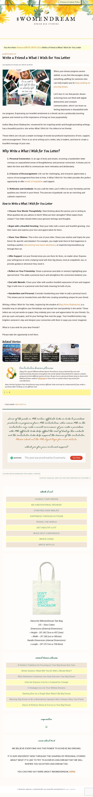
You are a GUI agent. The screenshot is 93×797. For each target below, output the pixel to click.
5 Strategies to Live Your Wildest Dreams (46, 688)
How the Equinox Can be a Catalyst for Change (46, 682)
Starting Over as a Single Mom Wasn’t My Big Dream (46, 694)
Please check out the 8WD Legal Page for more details (46, 439)
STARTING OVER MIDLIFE (46, 511)
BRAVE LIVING (46, 539)
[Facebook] (4, 392)
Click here (42, 378)
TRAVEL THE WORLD (46, 522)
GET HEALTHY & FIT (46, 528)
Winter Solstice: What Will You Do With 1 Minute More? (46, 671)
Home (19, 48)
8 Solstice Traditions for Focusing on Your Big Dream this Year (46, 665)
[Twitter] (7, 392)
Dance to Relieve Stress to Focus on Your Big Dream (46, 705)
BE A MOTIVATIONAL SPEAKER (46, 505)
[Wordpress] (9, 392)
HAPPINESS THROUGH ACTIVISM (46, 516)
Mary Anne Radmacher (69, 305)
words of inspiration (34, 182)
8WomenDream (46, 19)
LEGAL (73, 789)
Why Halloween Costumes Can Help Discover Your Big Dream (46, 676)
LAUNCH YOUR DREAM (46, 499)
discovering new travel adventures (40, 245)
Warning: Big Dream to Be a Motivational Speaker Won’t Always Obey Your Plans (46, 699)
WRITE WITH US (32, 48)
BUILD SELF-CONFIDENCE (46, 533)
